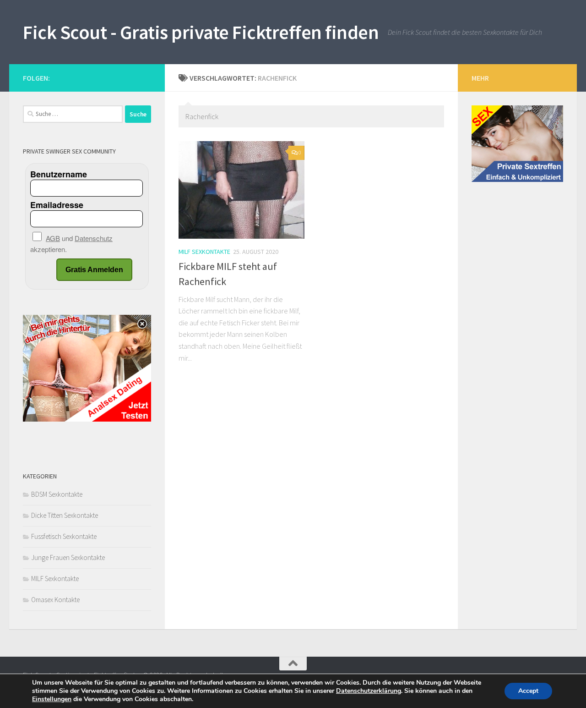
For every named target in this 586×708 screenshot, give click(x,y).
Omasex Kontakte (55, 599)
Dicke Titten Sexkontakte (64, 515)
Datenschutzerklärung (368, 690)
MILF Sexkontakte (204, 251)
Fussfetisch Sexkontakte (64, 536)
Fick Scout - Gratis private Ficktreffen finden (201, 32)
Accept (528, 690)
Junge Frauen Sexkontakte (68, 557)
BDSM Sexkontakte (56, 494)
